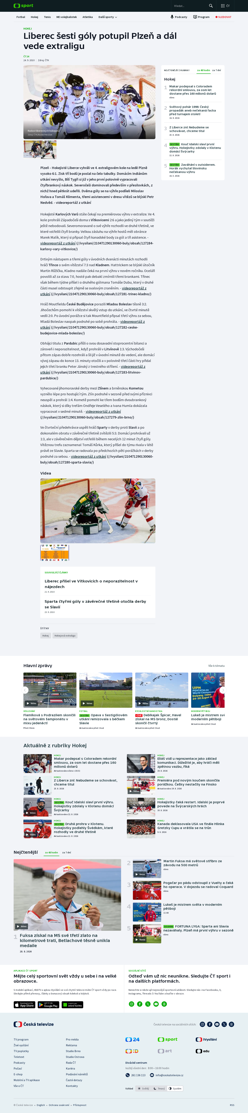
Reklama (71, 1045)
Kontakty (72, 1086)
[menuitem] (21, 17)
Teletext (19, 1057)
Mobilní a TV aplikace (27, 1080)
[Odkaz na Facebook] (140, 1004)
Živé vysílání (21, 1045)
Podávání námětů (77, 1074)
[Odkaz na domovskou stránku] (29, 6)
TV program (21, 1039)
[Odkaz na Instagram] (132, 1004)
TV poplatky (21, 1051)
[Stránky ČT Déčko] (131, 1052)
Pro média (72, 1039)
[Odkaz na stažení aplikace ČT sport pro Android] (48, 1004)
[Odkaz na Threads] (164, 1004)
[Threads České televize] (231, 1024)
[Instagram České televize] (202, 1024)
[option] (143, 1088)
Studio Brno (73, 1051)
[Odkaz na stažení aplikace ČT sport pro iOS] (24, 1004)
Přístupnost (79, 1105)
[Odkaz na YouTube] (156, 1004)
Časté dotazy (74, 1080)
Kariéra (70, 1068)
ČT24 (26, 56)
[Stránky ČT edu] (202, 1052)
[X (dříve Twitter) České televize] (224, 1024)
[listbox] (159, 1088)
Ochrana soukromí (59, 1105)
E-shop (18, 1074)
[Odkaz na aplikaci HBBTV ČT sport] (72, 1004)
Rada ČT (71, 1062)
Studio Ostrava (75, 1057)
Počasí (18, 1068)
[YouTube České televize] (217, 1024)
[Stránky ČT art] (165, 1052)
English (41, 1105)
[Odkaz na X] (148, 1004)
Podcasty (19, 1062)
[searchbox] (190, 6)
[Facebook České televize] (210, 1024)
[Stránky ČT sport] (167, 1040)
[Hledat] (211, 6)
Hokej (27, 28)
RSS (232, 1105)
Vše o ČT (19, 1086)
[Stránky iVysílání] (206, 1040)
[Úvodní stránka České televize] (34, 1024)
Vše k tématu (216, 665)
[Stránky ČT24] (132, 1040)
